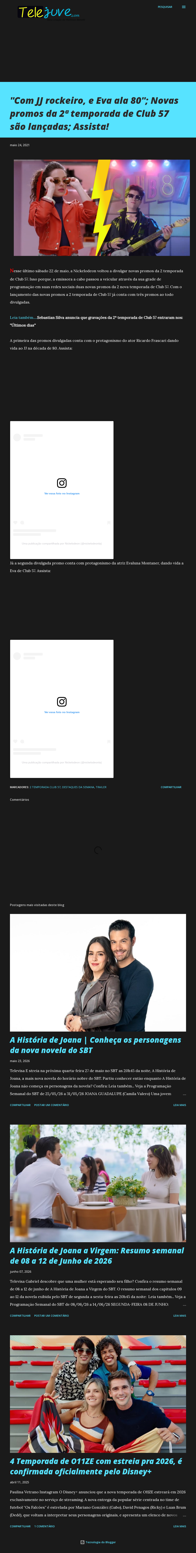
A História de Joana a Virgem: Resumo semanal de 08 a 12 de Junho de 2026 (97, 1255)
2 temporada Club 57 (45, 787)
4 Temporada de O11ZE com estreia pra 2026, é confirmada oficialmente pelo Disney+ (96, 1466)
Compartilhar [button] (171, 787)
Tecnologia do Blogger (100, 1542)
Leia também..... (23, 317)
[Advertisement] (98, 55)
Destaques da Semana (78, 787)
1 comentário (44, 1526)
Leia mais (179, 1105)
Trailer (101, 787)
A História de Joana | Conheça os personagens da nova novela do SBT (95, 1044)
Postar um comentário (51, 1105)
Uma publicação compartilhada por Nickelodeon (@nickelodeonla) (62, 543)
